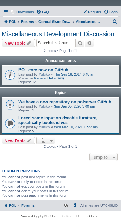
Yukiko (44, 74)
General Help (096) (49, 78)
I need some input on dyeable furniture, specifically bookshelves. (57, 120)
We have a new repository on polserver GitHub (64, 102)
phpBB (43, 216)
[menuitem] (22, 12)
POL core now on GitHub (43, 70)
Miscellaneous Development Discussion (58, 33)
